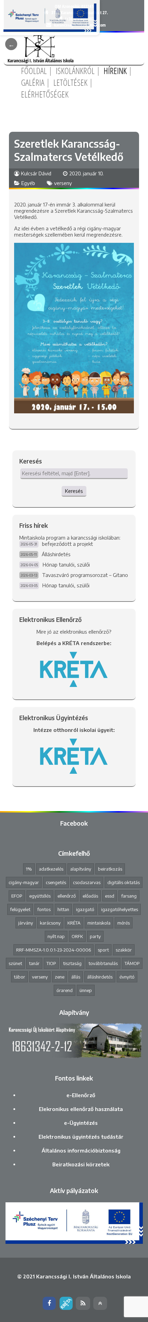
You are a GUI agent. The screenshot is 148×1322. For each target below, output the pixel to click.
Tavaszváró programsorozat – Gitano (85, 575)
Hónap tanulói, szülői (66, 564)
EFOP (16, 896)
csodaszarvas (87, 882)
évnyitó (127, 977)
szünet (15, 963)
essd (109, 896)
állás (75, 977)
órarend (64, 990)
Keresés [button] (74, 491)
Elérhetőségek (44, 94)
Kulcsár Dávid (36, 173)
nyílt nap (56, 936)
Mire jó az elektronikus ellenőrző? (74, 631)
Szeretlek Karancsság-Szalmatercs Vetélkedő (69, 150)
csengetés (56, 882)
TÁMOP (132, 963)
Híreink (115, 70)
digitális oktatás (123, 882)
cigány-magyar (24, 882)
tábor (19, 977)
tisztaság (72, 963)
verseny (63, 183)
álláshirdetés (100, 977)
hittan (63, 909)
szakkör (124, 950)
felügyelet (20, 909)
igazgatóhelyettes (119, 909)
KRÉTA (74, 923)
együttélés (40, 896)
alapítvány (80, 869)
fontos (44, 909)
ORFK (77, 936)
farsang (129, 896)
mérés (123, 923)
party (95, 936)
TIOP (51, 963)
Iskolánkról (75, 70)
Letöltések (70, 82)
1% (29, 869)
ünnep (86, 990)
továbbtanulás (103, 963)
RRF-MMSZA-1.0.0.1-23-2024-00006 (53, 950)
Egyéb (28, 183)
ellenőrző (66, 896)
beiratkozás (110, 869)
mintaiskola (98, 923)
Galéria (32, 82)
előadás (90, 896)
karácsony (50, 923)
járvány (25, 923)
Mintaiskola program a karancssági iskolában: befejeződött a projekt (69, 540)
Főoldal (34, 70)
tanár (34, 963)
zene (59, 977)
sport (103, 950)
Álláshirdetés (56, 554)
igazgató (85, 909)
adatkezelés (51, 869)
